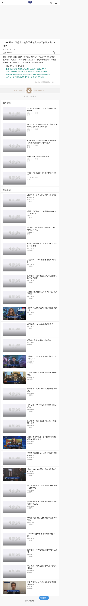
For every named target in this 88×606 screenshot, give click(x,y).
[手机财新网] (30, 2)
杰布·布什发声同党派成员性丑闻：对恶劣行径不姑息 (25, 77)
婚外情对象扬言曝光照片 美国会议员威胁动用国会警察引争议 (28, 74)
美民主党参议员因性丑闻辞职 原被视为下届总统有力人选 (26, 72)
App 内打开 (44, 598)
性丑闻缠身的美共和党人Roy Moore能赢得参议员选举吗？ (27, 69)
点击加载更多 (30, 601)
